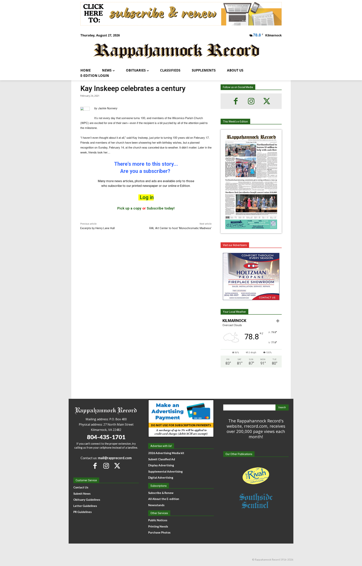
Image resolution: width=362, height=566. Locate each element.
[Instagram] (251, 101)
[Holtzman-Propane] (251, 276)
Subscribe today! (161, 208)
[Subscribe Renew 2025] (181, 13)
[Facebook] (235, 101)
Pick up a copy (129, 208)
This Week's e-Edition (235, 121)
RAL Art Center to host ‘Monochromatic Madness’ (180, 228)
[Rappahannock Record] (176, 51)
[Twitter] (266, 101)
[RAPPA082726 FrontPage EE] (251, 230)
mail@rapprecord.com (115, 458)
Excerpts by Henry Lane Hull (97, 228)
